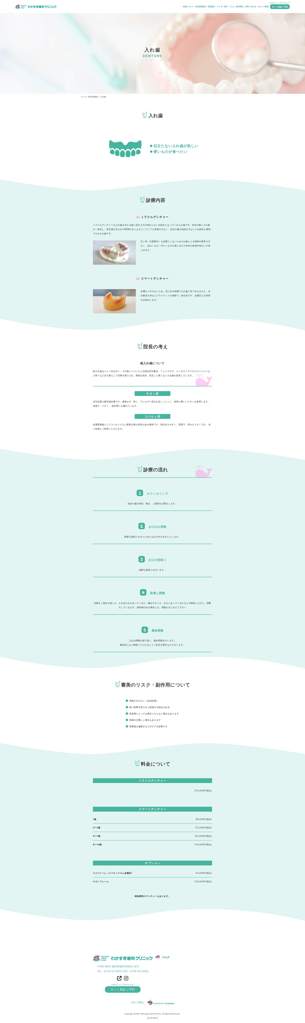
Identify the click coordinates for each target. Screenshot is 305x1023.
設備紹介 (212, 6)
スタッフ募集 (263, 6)
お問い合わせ (250, 6)
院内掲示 (240, 6)
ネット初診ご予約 (280, 6)
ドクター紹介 (222, 6)
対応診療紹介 (201, 6)
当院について (188, 6)
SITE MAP (152, 1018)
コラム (232, 6)
